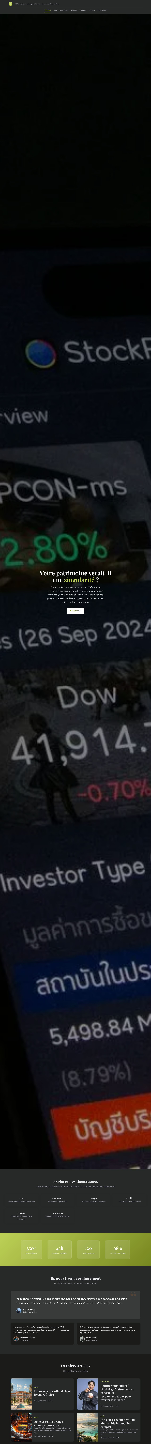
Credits (83, 11)
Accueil (48, 11)
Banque (74, 11)
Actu (55, 11)
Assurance (64, 11)
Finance (92, 11)
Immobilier (102, 11)
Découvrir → (75, 611)
